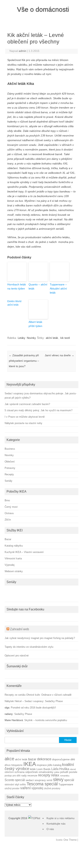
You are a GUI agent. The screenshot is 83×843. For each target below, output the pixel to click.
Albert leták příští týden (35, 324)
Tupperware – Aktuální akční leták (58, 288)
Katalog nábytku (14, 545)
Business (10, 448)
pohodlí (64, 772)
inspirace (42, 765)
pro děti (16, 775)
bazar (32, 759)
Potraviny (10, 468)
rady (24, 775)
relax (55, 775)
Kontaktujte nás (56, 823)
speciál (69, 780)
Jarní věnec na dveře (59, 355)
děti (72, 759)
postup (8, 775)
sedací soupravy (36, 780)
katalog (57, 765)
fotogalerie (17, 765)
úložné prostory (52, 788)
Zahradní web (19, 629)
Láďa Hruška (60, 769)
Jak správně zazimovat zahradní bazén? (27, 404)
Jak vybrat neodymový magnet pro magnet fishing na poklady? (40, 638)
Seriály (8, 480)
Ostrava (9, 513)
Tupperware (65, 784)
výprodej (37, 788)
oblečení (9, 772)
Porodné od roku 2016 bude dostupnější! (33, 707)
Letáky (21, 337)
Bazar (8, 539)
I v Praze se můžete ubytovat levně (25, 416)
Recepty (9, 474)
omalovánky (46, 772)
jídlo (50, 765)
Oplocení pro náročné (17, 655)
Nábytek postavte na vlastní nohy (23, 423)
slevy (58, 779)
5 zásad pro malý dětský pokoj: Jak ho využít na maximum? (38, 410)
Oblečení (10, 461)
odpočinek (31, 771)
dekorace (44, 759)
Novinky (31, 337)
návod (73, 769)
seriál (49, 780)
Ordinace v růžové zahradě (56, 694)
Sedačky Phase (54, 701)
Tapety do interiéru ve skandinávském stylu (29, 646)
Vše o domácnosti (43, 9)
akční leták (52, 337)
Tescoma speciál (42, 783)
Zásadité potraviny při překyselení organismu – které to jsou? (24, 361)
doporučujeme (61, 759)
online (56, 772)
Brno (7, 500)
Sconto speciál (15, 780)
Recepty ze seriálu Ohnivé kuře (22, 694)
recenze (32, 775)
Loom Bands (43, 769)
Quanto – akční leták (38, 286)
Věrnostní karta (13, 558)
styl (17, 784)
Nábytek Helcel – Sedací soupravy (24, 701)
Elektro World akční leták (14, 303)
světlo (23, 784)
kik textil (65, 337)
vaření (25, 788)
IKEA (29, 764)
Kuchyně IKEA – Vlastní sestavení (24, 552)
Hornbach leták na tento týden (16, 286)
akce (9, 758)
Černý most (11, 506)
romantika (64, 775)
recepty (44, 775)
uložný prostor (12, 788)
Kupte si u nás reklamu (61, 818)
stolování (9, 784)
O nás (50, 829)
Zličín (8, 519)
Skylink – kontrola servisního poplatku (45, 720)
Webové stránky (14, 571)
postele (73, 772)
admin (22, 50)
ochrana (19, 772)
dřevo (8, 765)
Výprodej (9, 564)
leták (33, 769)
